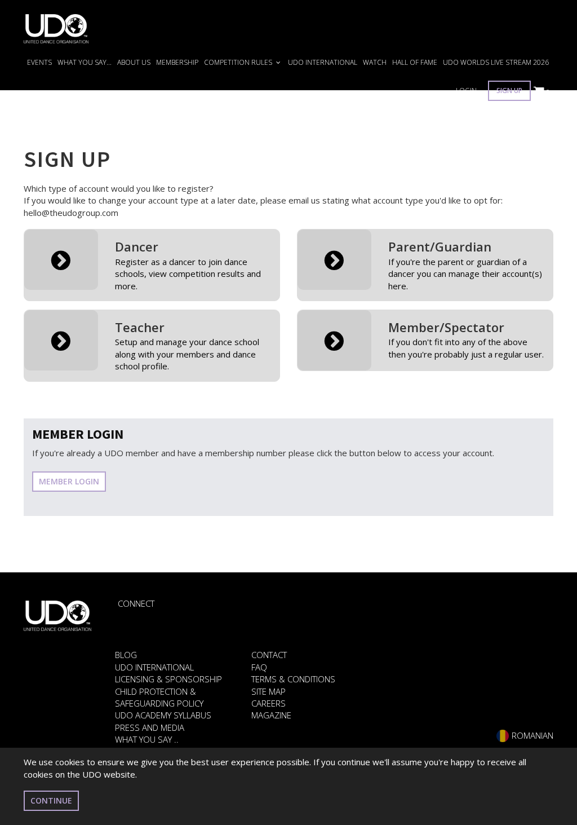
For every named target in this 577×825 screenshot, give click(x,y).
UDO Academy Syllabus (163, 715)
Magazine (271, 715)
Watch (375, 62)
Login (466, 90)
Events (39, 62)
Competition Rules (239, 62)
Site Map (268, 691)
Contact (269, 654)
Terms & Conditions (293, 679)
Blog (126, 654)
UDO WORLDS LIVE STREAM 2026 (496, 62)
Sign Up (509, 90)
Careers (268, 703)
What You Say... (84, 62)
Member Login (69, 481)
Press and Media (149, 727)
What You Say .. (147, 739)
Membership (177, 62)
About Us (133, 62)
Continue (51, 800)
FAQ (259, 667)
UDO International (322, 62)
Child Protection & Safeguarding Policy (159, 697)
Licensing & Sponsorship (168, 679)
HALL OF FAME (414, 62)
